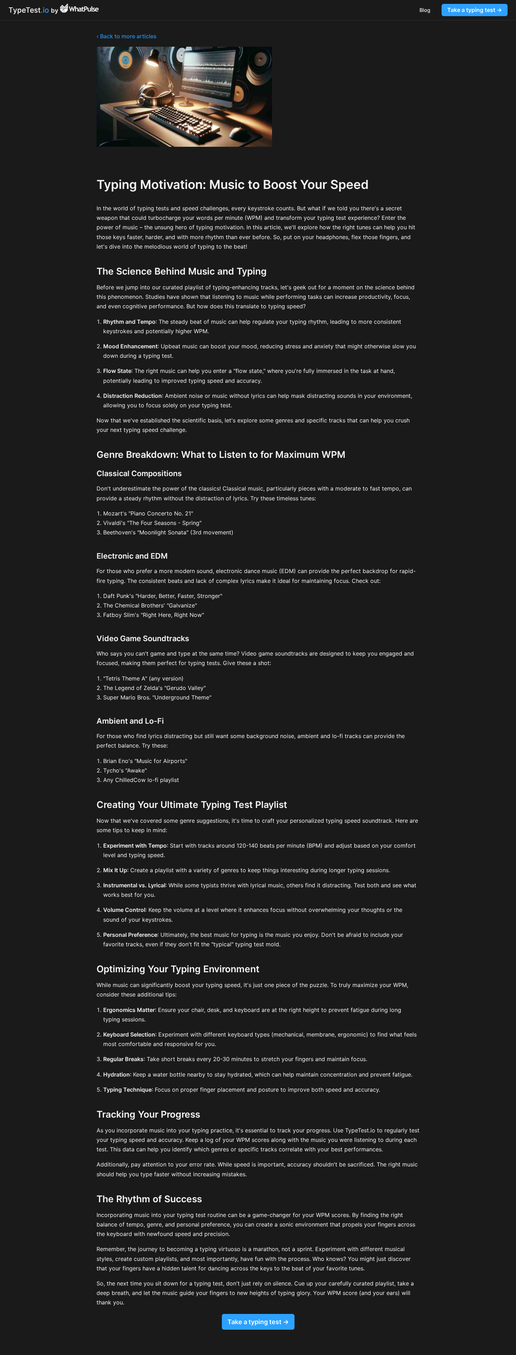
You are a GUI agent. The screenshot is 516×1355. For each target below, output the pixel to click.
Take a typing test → (474, 9)
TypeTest (28, 10)
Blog (424, 10)
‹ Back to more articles (127, 36)
